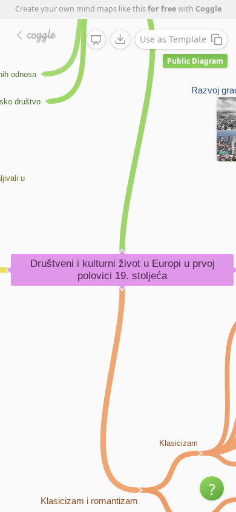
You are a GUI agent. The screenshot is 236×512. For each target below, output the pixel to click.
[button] (212, 488)
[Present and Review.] (96, 40)
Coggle (208, 9)
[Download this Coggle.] (120, 39)
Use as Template (173, 39)
